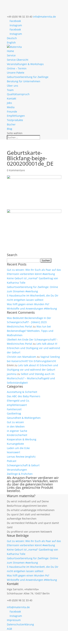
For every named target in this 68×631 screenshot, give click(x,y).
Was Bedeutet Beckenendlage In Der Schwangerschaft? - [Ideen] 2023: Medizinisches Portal (29, 322)
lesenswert (13, 452)
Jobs (9, 103)
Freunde (12, 111)
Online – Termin (16, 68)
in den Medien (16, 426)
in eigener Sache (17, 431)
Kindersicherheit (17, 435)
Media (11, 107)
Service (11, 55)
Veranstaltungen (17, 469)
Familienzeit (14, 409)
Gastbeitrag (14, 413)
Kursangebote (15, 443)
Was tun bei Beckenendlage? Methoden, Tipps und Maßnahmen (30, 331)
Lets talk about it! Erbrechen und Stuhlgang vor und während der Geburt (33, 348)
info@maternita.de (18, 607)
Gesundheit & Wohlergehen (24, 418)
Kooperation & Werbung (21, 439)
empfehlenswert (17, 405)
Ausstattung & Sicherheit (22, 392)
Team (10, 90)
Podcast (11, 461)
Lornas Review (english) (21, 456)
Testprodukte (15, 120)
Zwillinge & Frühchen (20, 474)
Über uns (12, 85)
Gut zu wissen (15, 422)
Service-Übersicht (17, 59)
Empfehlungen (16, 115)
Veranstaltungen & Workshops (25, 64)
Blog (9, 128)
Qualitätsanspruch (18, 94)
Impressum (14, 620)
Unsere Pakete (15, 72)
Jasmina (12, 374)
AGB (9, 628)
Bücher (11, 124)
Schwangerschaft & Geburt (23, 465)
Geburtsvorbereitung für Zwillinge (27, 77)
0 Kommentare (16, 170)
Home (10, 51)
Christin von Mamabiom (21, 356)
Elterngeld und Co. (18, 400)
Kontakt (11, 98)
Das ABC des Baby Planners (23, 396)
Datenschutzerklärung (20, 624)
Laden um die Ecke (18, 448)
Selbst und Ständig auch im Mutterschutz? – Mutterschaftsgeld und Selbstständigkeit (31, 378)
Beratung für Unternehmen (23, 81)
